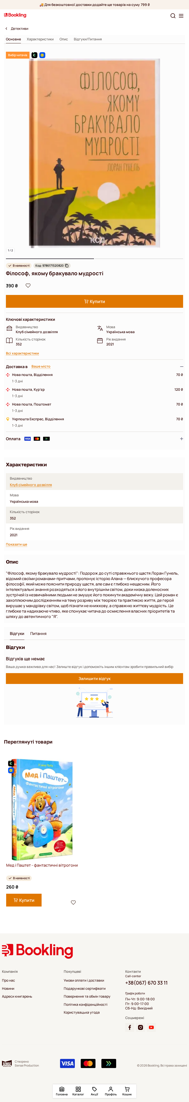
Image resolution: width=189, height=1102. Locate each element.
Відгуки (17, 633)
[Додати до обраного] (28, 285)
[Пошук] (173, 16)
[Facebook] (130, 1027)
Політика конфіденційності (85, 1004)
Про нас (8, 980)
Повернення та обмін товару (87, 996)
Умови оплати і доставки (84, 980)
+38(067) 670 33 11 (146, 982)
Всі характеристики (22, 353)
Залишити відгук (94, 678)
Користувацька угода (82, 1012)
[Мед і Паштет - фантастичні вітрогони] (42, 810)
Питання (38, 633)
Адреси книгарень (17, 996)
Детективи (19, 28)
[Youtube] (151, 1027)
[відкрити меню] (181, 16)
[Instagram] (140, 1027)
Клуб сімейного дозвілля (31, 485)
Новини (8, 988)
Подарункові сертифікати (85, 988)
